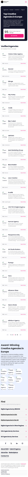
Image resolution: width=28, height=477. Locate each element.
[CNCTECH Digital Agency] (4, 208)
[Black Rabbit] (4, 166)
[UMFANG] (4, 137)
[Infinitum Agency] (4, 322)
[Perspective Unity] (4, 236)
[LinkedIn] (17, 443)
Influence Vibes (13, 290)
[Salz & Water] (4, 306)
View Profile (23, 63)
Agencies (6, 9)
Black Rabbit (12, 165)
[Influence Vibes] (4, 291)
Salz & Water (12, 305)
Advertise (4, 452)
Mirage (10, 81)
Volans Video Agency (15, 54)
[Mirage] (4, 82)
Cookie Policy (4, 471)
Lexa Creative (12, 178)
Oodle (10, 108)
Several (10, 69)
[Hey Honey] (4, 96)
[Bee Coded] (4, 122)
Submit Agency (15, 449)
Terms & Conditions (5, 474)
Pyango (10, 263)
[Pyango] (4, 264)
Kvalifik (10, 192)
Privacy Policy (4, 472)
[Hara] (4, 277)
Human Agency (13, 222)
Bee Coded (12, 121)
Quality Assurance (5, 470)
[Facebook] (6, 443)
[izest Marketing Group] (4, 151)
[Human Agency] (4, 223)
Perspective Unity (14, 235)
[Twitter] (11, 443)
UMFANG (11, 136)
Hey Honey (11, 95)
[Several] (4, 70)
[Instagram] (22, 443)
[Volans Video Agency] (4, 55)
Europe (11, 9)
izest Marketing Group (15, 150)
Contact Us (5, 456)
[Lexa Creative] (4, 179)
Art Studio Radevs (14, 249)
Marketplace (13, 452)
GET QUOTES (14, 35)
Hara (10, 276)
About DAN (5, 449)
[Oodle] (4, 109)
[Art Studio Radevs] (4, 250)
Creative (17, 9)
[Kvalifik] (4, 193)
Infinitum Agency (14, 321)
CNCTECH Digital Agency (16, 207)
